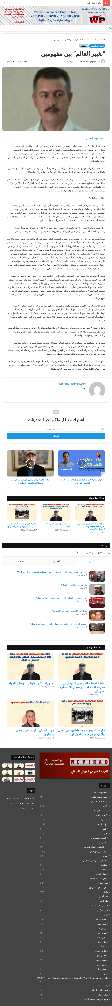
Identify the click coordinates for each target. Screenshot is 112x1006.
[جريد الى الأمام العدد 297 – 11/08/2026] (19, 779)
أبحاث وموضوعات (98, 838)
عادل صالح (101, 942)
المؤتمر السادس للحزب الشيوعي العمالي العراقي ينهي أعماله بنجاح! (58, 624)
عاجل (105, 892)
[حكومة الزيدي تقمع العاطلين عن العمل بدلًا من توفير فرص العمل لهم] (22, 512)
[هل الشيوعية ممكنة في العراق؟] (97, 589)
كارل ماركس (102, 910)
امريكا (16, 798)
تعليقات (20, 561)
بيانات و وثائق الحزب (97, 851)
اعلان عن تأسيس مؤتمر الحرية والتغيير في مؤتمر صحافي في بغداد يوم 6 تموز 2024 (52, 572)
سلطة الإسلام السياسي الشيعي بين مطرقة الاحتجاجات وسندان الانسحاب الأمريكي (90, 526)
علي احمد (104, 901)
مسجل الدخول (91, 552)
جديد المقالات (102, 883)
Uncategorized (101, 792)
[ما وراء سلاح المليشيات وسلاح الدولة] (56, 512)
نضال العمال (103, 995)
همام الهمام (101, 874)
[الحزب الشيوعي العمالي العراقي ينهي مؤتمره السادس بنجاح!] (97, 602)
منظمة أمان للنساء (100, 990)
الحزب (105, 833)
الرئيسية (100, 39)
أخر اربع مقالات (28, 798)
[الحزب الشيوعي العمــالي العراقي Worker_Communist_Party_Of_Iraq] (56, 15)
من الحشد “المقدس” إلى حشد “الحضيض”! (69, 611)
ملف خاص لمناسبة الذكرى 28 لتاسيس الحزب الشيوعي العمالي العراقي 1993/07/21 (72, 978)
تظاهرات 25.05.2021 (99, 878)
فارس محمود (100, 951)
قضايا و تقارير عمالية (99, 906)
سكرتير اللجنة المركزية (98, 887)
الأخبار (105, 806)
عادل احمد (101, 937)
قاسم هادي (101, 955)
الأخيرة (56, 561)
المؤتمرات (101, 842)
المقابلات (104, 865)
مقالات (22, 808)
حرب (21, 803)
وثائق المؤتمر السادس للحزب (95, 999)
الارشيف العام (102, 815)
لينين (106, 973)
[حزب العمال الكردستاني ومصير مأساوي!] (30, 713)
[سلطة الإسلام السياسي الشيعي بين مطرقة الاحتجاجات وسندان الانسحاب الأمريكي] (90, 512)
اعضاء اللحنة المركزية (98, 801)
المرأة (105, 856)
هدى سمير (101, 964)
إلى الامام (102, 824)
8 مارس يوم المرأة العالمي (94, 860)
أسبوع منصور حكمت (99, 797)
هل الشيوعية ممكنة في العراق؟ (74, 585)
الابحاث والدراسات (100, 810)
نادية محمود (101, 960)
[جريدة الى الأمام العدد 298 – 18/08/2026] (30, 779)
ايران (8, 798)
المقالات (83, 46)
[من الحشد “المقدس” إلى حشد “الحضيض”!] (97, 615)
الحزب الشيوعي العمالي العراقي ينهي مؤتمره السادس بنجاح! (61, 598)
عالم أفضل (103, 896)
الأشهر (92, 561)
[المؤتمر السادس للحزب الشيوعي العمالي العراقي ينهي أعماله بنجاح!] (97, 628)
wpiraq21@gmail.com (72, 383)
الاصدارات (103, 819)
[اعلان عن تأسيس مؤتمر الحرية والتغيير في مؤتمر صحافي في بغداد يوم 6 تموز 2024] (97, 576)
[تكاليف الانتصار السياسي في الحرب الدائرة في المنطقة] (7, 772)
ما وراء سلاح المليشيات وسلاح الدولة (86, 3)
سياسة (31, 808)
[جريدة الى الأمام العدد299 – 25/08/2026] (30, 765)
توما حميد (102, 924)
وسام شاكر (101, 969)
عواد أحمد (102, 946)
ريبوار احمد (101, 928)
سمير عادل (101, 933)
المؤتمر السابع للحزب (94, 847)
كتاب (93, 39)
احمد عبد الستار (82, 39)
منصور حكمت (102, 986)
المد (104, 829)
